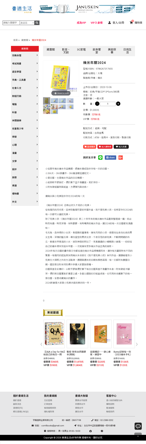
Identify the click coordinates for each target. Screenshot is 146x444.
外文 (14, 201)
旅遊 (14, 177)
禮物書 (15, 193)
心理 (14, 145)
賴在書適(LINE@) (21, 411)
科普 (14, 112)
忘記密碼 (48, 400)
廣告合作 (79, 411)
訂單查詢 (48, 404)
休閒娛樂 (16, 120)
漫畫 (14, 153)
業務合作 (79, 408)
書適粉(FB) (18, 408)
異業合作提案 (81, 400)
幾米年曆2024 (39, 40)
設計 (14, 169)
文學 (14, 161)
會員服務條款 (50, 408)
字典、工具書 (19, 80)
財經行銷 (16, 96)
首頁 (15, 40)
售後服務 (110, 408)
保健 (14, 136)
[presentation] (41, 344)
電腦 (14, 104)
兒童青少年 (18, 128)
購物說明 (110, 404)
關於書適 (17, 400)
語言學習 (16, 71)
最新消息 (17, 404)
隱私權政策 (49, 411)
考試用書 (16, 63)
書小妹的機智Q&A (114, 400)
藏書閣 (24, 40)
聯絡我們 (110, 411)
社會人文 (16, 88)
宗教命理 (16, 55)
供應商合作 (80, 404)
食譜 (14, 185)
